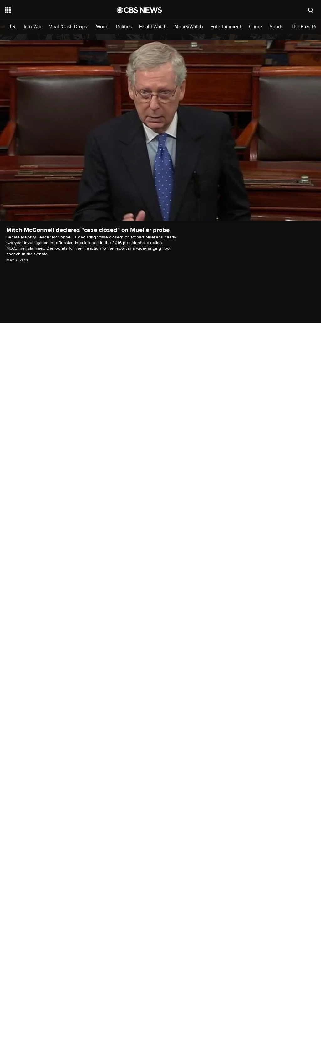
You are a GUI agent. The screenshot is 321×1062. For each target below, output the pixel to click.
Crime (255, 27)
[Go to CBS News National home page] (139, 10)
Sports (276, 27)
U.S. (12, 27)
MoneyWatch (188, 27)
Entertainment (225, 27)
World (102, 27)
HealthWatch (153, 27)
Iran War (32, 27)
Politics (124, 27)
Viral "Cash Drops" (68, 27)
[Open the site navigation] (50, 10)
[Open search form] (310, 10)
